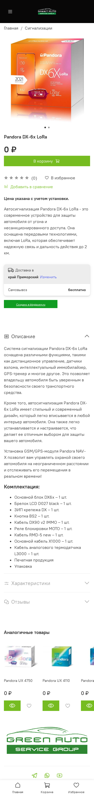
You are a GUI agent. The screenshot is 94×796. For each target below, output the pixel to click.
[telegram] (34, 776)
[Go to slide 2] (49, 127)
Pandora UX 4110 (56, 680)
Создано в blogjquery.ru (30, 304)
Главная (11, 28)
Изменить (48, 277)
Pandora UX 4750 (18, 680)
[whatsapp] (47, 776)
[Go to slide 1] (45, 127)
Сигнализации (38, 28)
